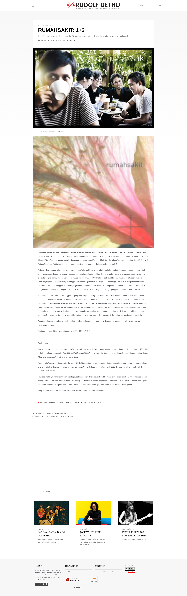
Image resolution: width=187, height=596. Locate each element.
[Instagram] (46, 584)
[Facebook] (40, 584)
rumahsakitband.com (46, 325)
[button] (43, 40)
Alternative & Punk (40, 413)
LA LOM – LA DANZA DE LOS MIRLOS (51, 534)
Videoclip (66, 413)
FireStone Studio (131, 571)
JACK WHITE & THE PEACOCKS (90, 534)
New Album (49, 413)
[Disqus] (93, 451)
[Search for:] (150, 5)
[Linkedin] (36, 584)
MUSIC (51, 26)
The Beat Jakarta (58, 413)
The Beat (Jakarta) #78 (75, 403)
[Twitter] (43, 584)
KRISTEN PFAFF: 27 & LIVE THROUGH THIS (134, 534)
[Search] (160, 6)
